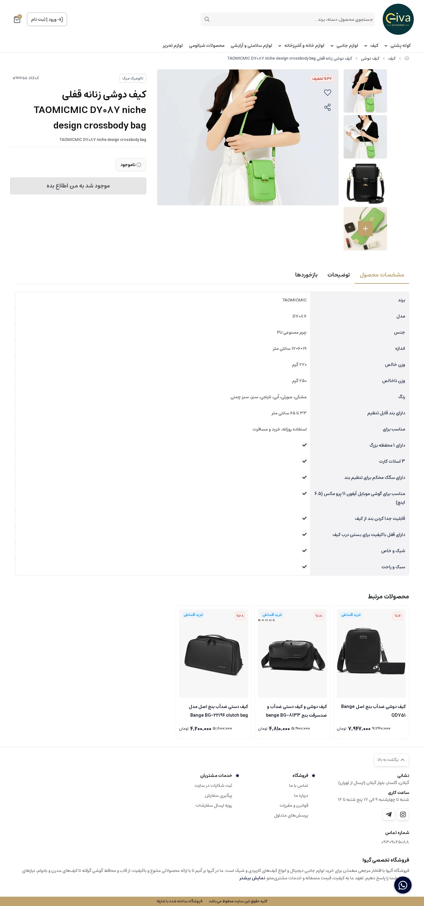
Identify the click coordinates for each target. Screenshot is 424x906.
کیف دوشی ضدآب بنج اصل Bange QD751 (373, 710)
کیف (374, 46)
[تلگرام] (388, 814)
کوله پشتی (400, 46)
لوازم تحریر (173, 46)
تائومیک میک (132, 78)
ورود (52, 19)
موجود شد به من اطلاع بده (78, 186)
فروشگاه (300, 776)
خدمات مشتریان (216, 776)
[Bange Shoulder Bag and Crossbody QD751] (371, 653)
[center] (207, 19)
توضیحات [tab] (338, 275)
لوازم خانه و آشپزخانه (304, 46)
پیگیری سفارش (218, 795)
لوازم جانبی (347, 46)
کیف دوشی (370, 58)
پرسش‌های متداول (291, 815)
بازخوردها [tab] (306, 275)
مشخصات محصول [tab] (382, 275)
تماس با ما (298, 785)
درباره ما (301, 795)
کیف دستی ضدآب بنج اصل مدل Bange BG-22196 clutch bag (218, 710)
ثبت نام (38, 19)
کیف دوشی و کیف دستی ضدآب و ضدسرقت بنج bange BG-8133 (296, 710)
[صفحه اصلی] (406, 58)
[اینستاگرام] (403, 814)
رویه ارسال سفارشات (214, 805)
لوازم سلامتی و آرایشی (251, 46)
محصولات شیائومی (206, 46)
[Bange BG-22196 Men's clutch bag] (213, 653)
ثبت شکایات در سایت (213, 785)
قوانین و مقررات (294, 805)
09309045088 (395, 842)
